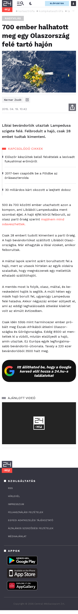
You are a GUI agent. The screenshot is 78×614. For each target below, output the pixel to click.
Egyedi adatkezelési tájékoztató (30, 520)
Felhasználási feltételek (25, 512)
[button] (73, 11)
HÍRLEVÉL (14, 496)
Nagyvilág (13, 18)
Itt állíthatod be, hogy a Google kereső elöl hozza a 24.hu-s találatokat (44, 371)
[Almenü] (20, 3)
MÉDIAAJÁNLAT (17, 536)
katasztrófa (26, 11)
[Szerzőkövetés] (27, 100)
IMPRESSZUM (16, 504)
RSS (10, 488)
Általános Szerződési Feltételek (30, 528)
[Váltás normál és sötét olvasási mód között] (30, 3)
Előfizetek (57, 3)
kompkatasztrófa (51, 11)
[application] (39, 423)
